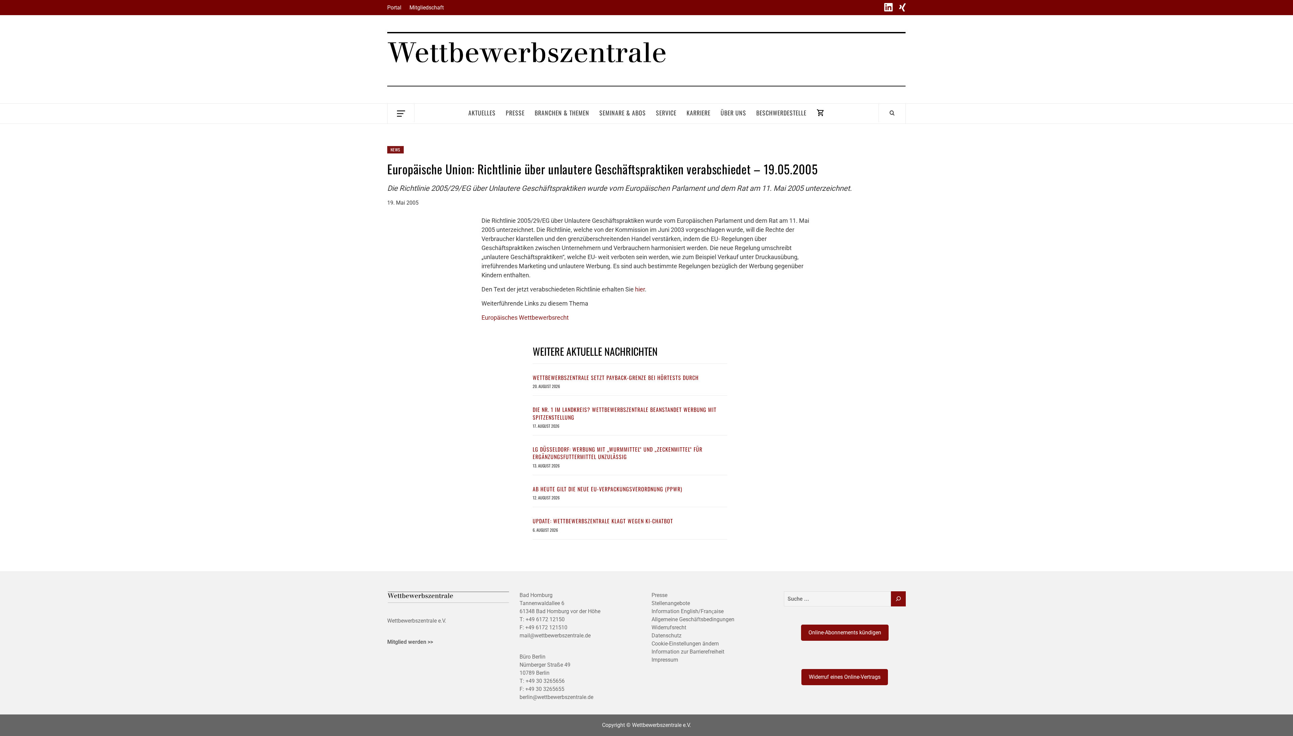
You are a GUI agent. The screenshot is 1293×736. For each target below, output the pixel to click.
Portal (394, 7)
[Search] (892, 113)
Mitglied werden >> (410, 642)
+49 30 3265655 (544, 689)
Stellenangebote (671, 603)
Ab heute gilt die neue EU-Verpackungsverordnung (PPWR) (607, 489)
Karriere (698, 112)
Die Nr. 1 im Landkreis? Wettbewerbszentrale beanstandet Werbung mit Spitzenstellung (625, 413)
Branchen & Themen (562, 112)
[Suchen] (898, 598)
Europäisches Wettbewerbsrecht (525, 317)
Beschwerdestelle (781, 112)
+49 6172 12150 (545, 619)
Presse (515, 112)
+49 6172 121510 (546, 627)
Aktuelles (482, 112)
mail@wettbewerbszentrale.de (555, 635)
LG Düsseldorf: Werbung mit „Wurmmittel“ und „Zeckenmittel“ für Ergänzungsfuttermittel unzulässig (617, 453)
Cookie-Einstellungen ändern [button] (685, 643)
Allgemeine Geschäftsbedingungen (693, 619)
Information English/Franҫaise (688, 611)
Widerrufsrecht (669, 627)
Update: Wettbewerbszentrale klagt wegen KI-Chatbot (603, 521)
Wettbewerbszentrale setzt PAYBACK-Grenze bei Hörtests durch (616, 378)
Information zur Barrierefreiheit (688, 652)
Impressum (665, 660)
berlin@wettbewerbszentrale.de (556, 697)
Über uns (733, 112)
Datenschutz (667, 635)
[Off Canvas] (401, 113)
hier (640, 289)
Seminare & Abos (622, 112)
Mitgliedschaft (426, 7)
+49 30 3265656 (545, 681)
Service (666, 112)
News (395, 149)
